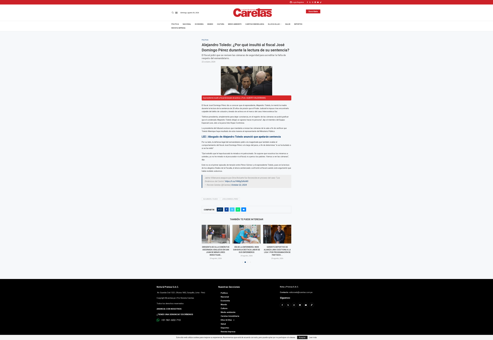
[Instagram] (312, 2)
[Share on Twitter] (232, 209)
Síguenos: (285, 297)
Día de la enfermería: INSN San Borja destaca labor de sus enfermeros (246, 249)
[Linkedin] (315, 2)
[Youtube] (318, 2)
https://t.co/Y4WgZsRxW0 (236, 181)
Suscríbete (313, 11)
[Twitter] (310, 2)
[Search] (172, 13)
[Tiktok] (321, 2)
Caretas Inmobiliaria (254, 24)
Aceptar (302, 337)
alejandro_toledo (210, 199)
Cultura (220, 24)
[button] (205, 243)
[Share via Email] (243, 209)
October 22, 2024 (239, 185)
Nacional (187, 24)
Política (175, 24)
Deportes (298, 24)
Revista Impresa (178, 28)
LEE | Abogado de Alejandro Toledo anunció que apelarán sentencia (241, 136)
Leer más (313, 337)
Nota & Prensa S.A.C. (168, 287)
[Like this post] (221, 209)
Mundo (210, 24)
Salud (287, 24)
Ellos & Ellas (274, 24)
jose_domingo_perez (230, 199)
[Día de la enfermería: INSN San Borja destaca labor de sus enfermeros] (246, 234)
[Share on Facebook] (227, 209)
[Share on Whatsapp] (238, 209)
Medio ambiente (234, 24)
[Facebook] (307, 2)
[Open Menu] (176, 13)
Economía (199, 24)
